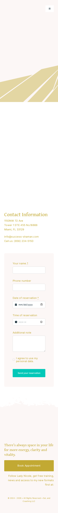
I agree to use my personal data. (27, 360)
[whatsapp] (10, 490)
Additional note (22, 332)
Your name (20, 263)
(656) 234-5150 (23, 241)
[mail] (20, 490)
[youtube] (5, 490)
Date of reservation (26, 297)
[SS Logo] (18, 4)
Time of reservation (25, 315)
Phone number (22, 280)
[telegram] (15, 490)
